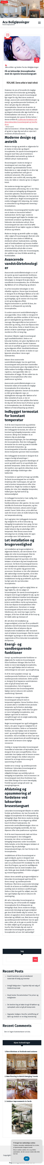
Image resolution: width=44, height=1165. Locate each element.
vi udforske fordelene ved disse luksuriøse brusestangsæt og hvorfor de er (21, 122)
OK (26, 1158)
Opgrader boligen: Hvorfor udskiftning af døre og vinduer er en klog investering (22, 1015)
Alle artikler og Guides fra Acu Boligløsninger (22, 67)
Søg (22, 951)
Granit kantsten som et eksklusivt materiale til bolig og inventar (20, 977)
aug (36, 60)
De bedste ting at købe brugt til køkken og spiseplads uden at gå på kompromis (23, 1006)
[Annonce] (22, 17)
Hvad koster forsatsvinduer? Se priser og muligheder (22, 996)
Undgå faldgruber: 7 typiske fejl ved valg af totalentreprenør (23, 987)
